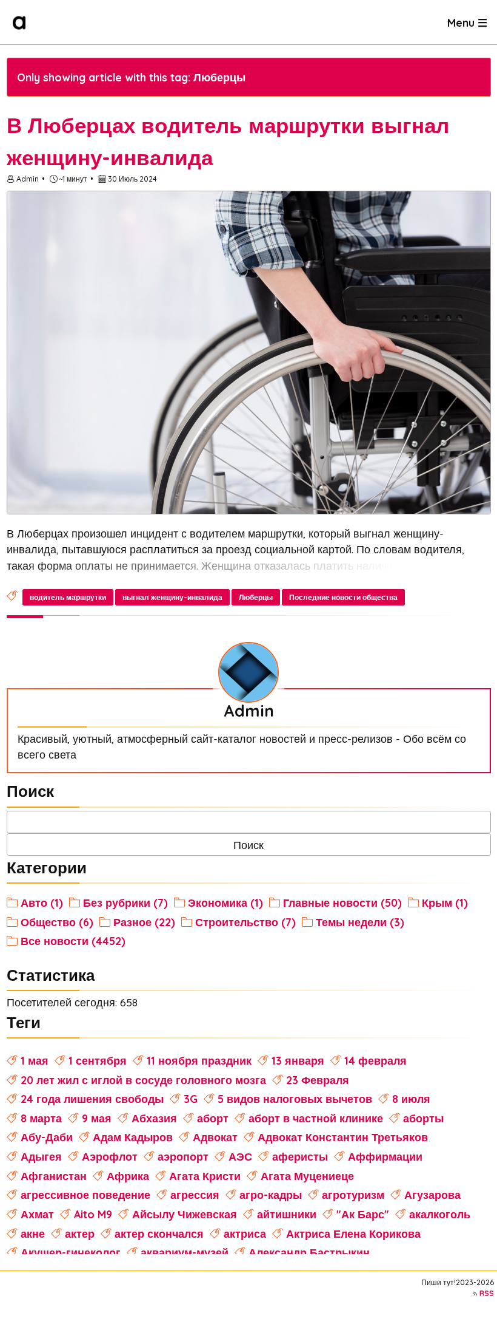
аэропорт (183, 1156)
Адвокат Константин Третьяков (343, 1137)
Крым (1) (445, 902)
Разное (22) (144, 922)
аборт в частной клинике (315, 1118)
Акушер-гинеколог (71, 1252)
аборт (212, 1118)
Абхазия (154, 1118)
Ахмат (37, 1214)
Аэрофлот (110, 1156)
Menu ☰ (467, 22)
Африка (128, 1175)
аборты (423, 1118)
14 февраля (375, 1060)
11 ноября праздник (199, 1060)
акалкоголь (439, 1214)
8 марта (41, 1118)
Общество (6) (57, 922)
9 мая (97, 1118)
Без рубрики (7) (125, 902)
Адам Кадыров (133, 1137)
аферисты (300, 1156)
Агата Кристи (205, 1175)
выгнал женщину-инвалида (172, 597)
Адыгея (41, 1156)
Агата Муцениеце (307, 1175)
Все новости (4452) (73, 940)
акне (33, 1233)
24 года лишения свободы (92, 1098)
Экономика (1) (225, 902)
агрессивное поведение (85, 1194)
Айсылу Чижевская (184, 1214)
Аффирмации (385, 1156)
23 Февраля (317, 1080)
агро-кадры (270, 1194)
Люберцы (256, 597)
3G (191, 1098)
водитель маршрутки (68, 597)
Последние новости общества (343, 597)
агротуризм (353, 1194)
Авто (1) (42, 902)
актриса (245, 1233)
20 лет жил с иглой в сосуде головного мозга (143, 1080)
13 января (298, 1060)
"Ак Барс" (362, 1214)
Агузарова (432, 1194)
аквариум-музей (184, 1252)
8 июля (411, 1098)
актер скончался (159, 1233)
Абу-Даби (47, 1137)
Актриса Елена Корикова (353, 1233)
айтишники (286, 1214)
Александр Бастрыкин (309, 1252)
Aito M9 (93, 1214)
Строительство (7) (245, 922)
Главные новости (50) (342, 902)
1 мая (34, 1060)
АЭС (240, 1156)
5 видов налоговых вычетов (295, 1098)
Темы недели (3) (360, 922)
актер (80, 1233)
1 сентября (97, 1060)
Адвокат (215, 1137)
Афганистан (54, 1175)
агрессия (194, 1194)
